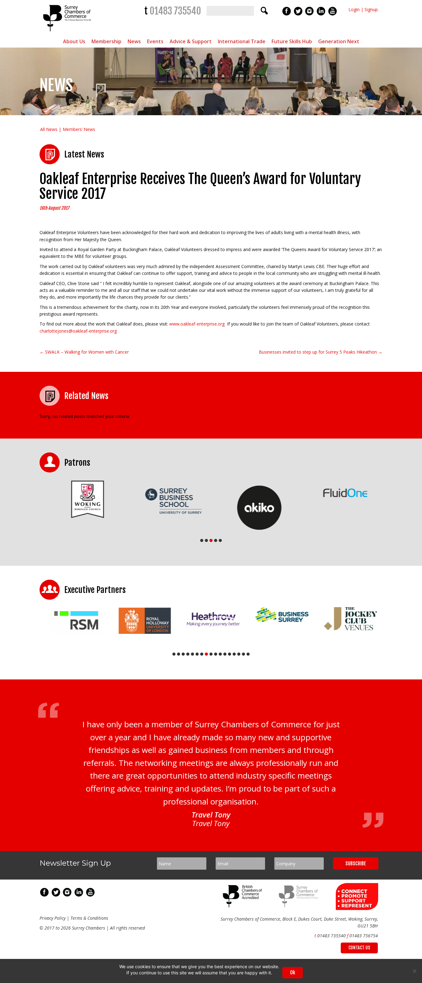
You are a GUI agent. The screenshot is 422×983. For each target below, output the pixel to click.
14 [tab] (234, 654)
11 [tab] (220, 654)
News (134, 41)
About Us (74, 41)
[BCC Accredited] (243, 906)
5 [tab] (220, 540)
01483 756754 (363, 936)
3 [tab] (211, 540)
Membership (106, 41)
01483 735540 (175, 11)
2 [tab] (206, 540)
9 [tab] (211, 654)
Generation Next (338, 41)
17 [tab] (248, 654)
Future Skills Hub (292, 41)
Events (155, 41)
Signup (371, 9)
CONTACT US (359, 947)
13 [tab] (229, 654)
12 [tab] (224, 654)
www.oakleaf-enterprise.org (197, 324)
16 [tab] (243, 654)
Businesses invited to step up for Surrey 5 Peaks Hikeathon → (320, 352)
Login (354, 9)
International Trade (241, 41)
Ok (292, 972)
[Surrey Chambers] (68, 33)
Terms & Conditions (89, 918)
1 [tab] (201, 540)
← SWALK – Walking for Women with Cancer (84, 352)
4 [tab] (215, 540)
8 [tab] (206, 654)
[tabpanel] (82, 499)
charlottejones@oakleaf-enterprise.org (78, 331)
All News (48, 129)
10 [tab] (215, 654)
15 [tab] (238, 654)
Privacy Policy (52, 918)
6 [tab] (197, 654)
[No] (414, 971)
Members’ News (79, 129)
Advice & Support (191, 41)
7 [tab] (201, 654)
